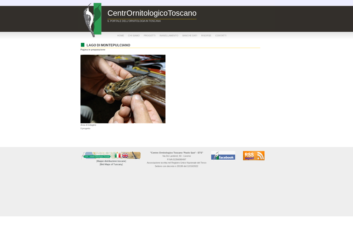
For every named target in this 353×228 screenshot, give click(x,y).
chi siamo (134, 35)
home (120, 35)
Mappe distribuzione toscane (111, 161)
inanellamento (169, 35)
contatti (220, 35)
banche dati (189, 35)
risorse (206, 35)
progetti (149, 35)
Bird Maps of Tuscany (111, 164)
